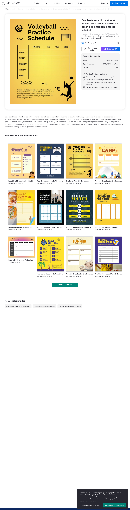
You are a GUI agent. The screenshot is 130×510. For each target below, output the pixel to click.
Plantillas (56, 3)
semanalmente (45, 9)
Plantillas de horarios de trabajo (44, 306)
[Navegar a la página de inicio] (11, 3)
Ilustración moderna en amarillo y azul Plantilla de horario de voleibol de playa (50, 274)
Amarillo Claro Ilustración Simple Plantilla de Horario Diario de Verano (79, 274)
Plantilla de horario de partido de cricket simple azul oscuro (79, 227)
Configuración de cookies (91, 505)
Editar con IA (112, 49)
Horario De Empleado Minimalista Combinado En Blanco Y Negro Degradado (21, 260)
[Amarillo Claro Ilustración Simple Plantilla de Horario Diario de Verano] (79, 254)
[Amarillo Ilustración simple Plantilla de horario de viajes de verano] (108, 207)
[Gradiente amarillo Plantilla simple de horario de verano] (21, 207)
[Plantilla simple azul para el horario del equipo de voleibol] (108, 254)
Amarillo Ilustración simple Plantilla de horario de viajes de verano (108, 227)
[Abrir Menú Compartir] (117, 43)
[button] (90, 49)
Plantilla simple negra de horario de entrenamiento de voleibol (50, 227)
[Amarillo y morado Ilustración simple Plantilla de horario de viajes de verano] (21, 161)
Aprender (69, 3)
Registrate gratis (119, 3)
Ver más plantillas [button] (65, 285)
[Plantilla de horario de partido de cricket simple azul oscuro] (79, 207)
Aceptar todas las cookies (114, 505)
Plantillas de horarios (32, 9)
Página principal (10, 9)
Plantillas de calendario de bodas (70, 306)
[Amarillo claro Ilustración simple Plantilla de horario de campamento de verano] (108, 161)
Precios (81, 3)
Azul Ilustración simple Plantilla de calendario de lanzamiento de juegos (50, 181)
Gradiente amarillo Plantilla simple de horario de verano (21, 227)
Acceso (104, 3)
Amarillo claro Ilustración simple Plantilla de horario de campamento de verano (108, 181)
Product (37, 3)
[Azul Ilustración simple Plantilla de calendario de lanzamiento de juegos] (50, 161)
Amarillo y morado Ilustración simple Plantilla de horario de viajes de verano (21, 181)
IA (46, 3)
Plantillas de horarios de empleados (18, 306)
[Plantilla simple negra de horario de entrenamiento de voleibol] (50, 207)
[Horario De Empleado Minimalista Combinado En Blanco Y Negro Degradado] (21, 247)
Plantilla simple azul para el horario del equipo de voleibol (108, 274)
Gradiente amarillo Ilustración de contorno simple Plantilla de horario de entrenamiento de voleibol (79, 181)
